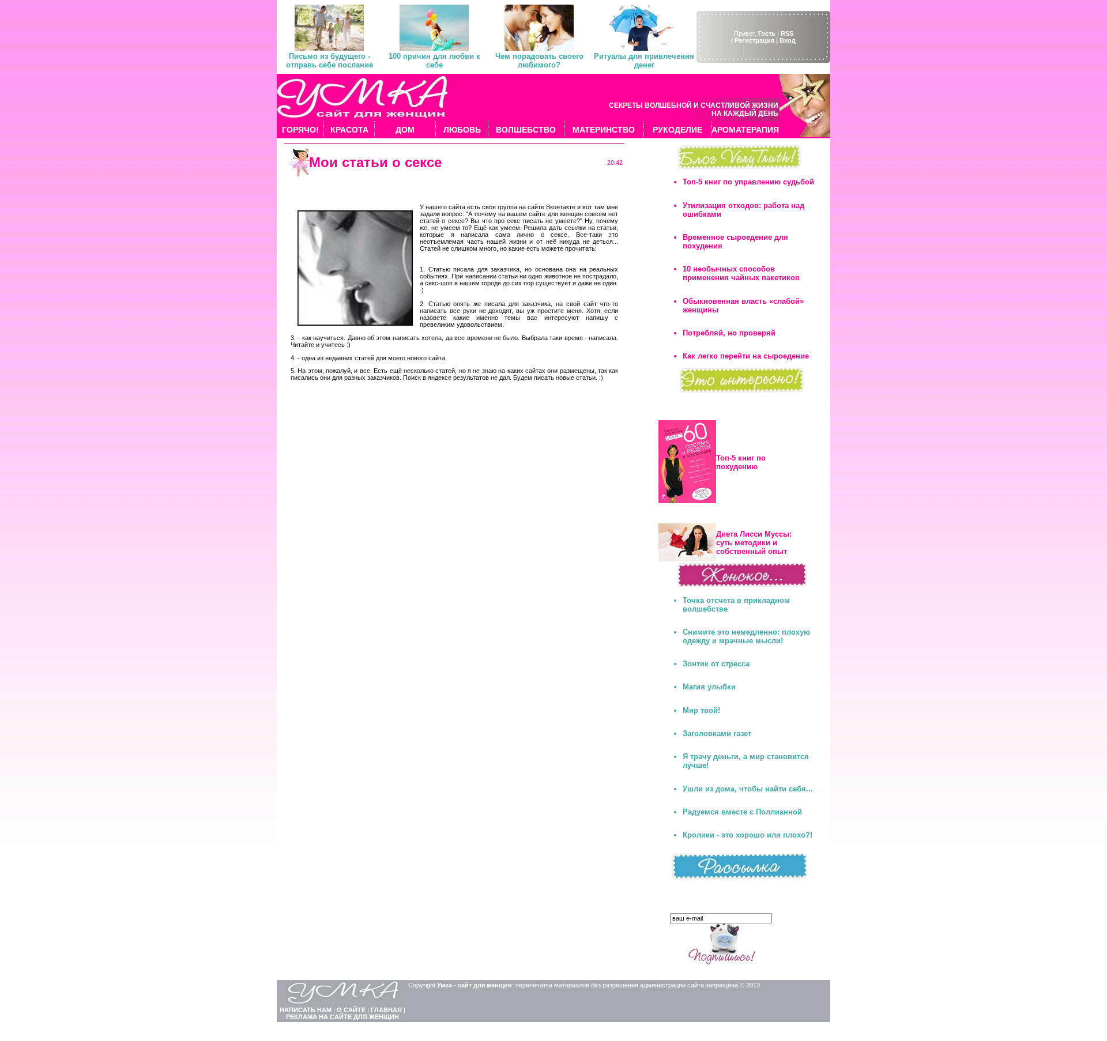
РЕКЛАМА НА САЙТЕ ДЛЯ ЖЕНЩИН (342, 1016)
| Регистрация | (754, 40)
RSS (787, 33)
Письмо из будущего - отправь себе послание (329, 60)
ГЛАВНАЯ (386, 1009)
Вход (788, 40)
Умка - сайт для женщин (474, 985)
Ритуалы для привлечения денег (644, 60)
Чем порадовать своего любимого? (539, 60)
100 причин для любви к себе (434, 60)
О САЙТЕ (351, 1009)
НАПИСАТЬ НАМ (306, 1009)
